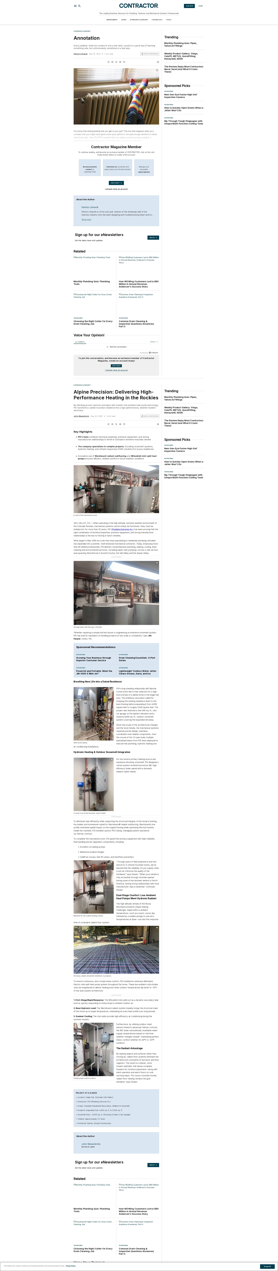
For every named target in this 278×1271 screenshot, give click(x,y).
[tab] (80, 342)
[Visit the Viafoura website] (153, 353)
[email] (124, 62)
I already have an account (116, 189)
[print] (158, 62)
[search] (79, 6)
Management (112, 19)
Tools (168, 19)
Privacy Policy (71, 1266)
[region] (116, 347)
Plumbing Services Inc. (122, 529)
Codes (124, 19)
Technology (157, 19)
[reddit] (120, 62)
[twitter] (116, 62)
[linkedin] (112, 62)
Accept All (267, 1266)
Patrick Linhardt (80, 54)
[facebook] (108, 62)
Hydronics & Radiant (139, 19)
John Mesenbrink (81, 416)
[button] (75, 6)
